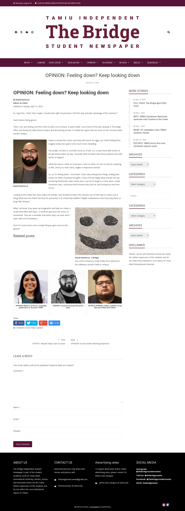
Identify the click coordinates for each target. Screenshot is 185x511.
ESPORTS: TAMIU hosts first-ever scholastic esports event (149, 144)
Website (16, 431)
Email (16, 419)
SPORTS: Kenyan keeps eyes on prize (49, 342)
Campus (41, 62)
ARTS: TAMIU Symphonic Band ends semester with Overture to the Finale (150, 118)
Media (137, 62)
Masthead (152, 62)
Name (16, 407)
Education (55, 62)
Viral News (94, 507)
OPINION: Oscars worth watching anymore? (90, 342)
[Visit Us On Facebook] (168, 504)
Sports (123, 62)
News (27, 62)
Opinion (91, 62)
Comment (18, 371)
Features (107, 62)
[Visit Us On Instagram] (164, 504)
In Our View (30, 327)
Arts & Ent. (74, 62)
